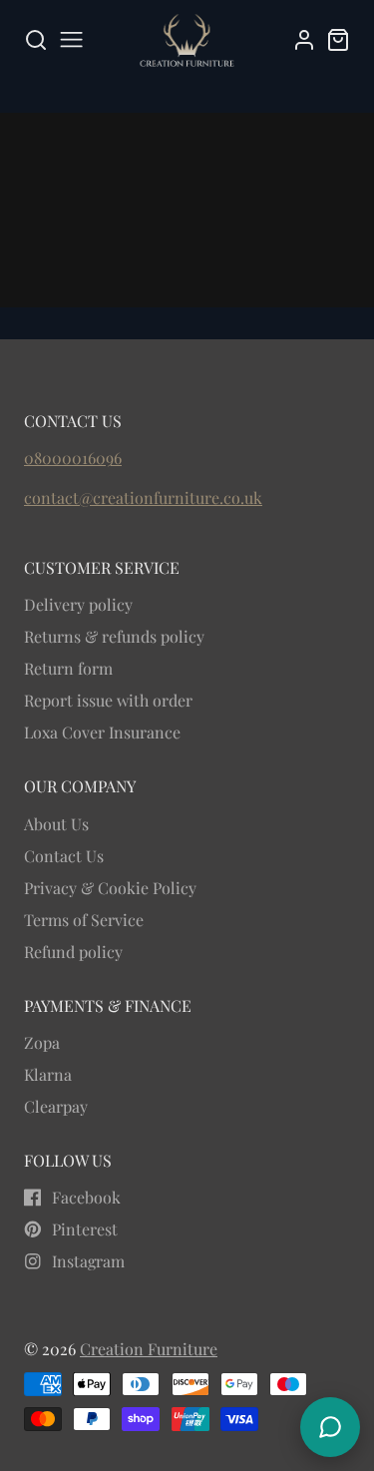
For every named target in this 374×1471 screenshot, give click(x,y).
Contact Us (64, 855)
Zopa (42, 1042)
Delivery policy (78, 604)
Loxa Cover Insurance (102, 732)
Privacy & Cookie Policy (110, 887)
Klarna (48, 1074)
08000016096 (73, 457)
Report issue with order (108, 700)
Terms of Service (84, 919)
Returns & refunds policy (114, 636)
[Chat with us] (330, 1427)
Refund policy (73, 951)
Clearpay (56, 1106)
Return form (68, 668)
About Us (56, 823)
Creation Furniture (148, 1348)
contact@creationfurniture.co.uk (143, 497)
